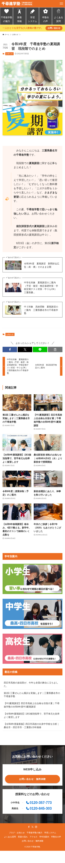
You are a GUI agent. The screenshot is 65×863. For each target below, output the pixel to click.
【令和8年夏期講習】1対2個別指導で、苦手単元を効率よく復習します (32, 715)
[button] (10, 349)
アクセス (33, 837)
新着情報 (19, 19)
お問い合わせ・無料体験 (32, 841)
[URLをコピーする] (55, 349)
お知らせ (9, 54)
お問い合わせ (54, 28)
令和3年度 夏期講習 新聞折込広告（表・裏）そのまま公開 (41, 265)
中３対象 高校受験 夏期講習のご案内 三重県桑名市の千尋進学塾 (41, 310)
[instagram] (36, 827)
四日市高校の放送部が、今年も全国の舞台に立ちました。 (31, 684)
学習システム (32, 19)
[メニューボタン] (61, 3)
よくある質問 (58, 19)
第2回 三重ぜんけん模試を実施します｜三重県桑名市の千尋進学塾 (32, 695)
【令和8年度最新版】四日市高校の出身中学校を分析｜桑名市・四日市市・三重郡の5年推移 (31, 726)
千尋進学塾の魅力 (6, 19)
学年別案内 (44, 837)
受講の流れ (23, 837)
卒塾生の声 (45, 19)
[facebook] (29, 827)
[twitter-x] (32, 827)
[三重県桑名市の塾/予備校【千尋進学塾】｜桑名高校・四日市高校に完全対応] (17, 3)
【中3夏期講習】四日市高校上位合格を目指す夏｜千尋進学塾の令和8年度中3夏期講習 (31, 705)
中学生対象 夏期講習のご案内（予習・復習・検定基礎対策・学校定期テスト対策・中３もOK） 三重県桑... (41, 287)
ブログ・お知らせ (17, 833)
